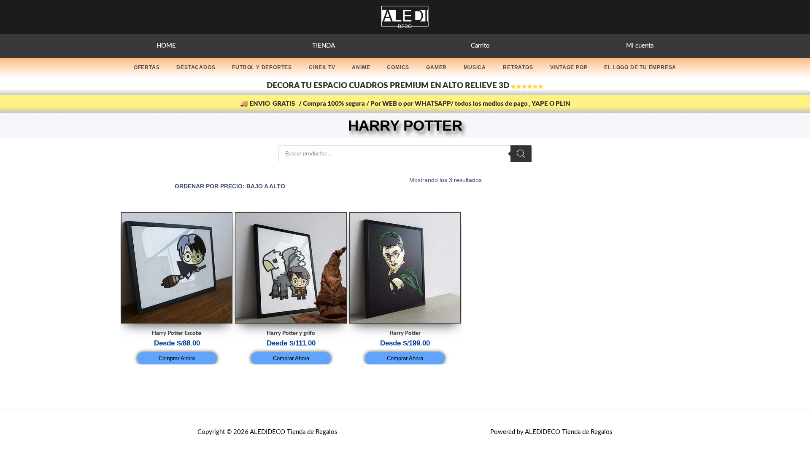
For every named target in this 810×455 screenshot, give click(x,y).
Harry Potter (405, 333)
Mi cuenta (639, 46)
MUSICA (475, 67)
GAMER (436, 67)
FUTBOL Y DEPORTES (262, 67)
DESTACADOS (195, 67)
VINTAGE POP (569, 67)
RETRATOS (518, 67)
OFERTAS (147, 67)
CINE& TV (322, 67)
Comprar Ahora (177, 358)
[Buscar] (521, 153)
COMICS (398, 67)
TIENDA (323, 46)
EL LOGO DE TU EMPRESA (640, 67)
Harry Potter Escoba (177, 333)
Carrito (480, 46)
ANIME (361, 67)
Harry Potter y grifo (291, 333)
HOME (166, 46)
